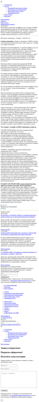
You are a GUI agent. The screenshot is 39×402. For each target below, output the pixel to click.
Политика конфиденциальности (11, 324)
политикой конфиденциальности (20, 280)
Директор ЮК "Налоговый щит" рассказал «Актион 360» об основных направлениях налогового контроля (19, 233)
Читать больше (5, 229)
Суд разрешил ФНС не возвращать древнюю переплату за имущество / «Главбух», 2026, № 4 (19, 253)
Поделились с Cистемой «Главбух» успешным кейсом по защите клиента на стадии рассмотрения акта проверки (18, 216)
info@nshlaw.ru (5, 316)
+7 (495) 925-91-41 (6, 317)
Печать (4, 205)
